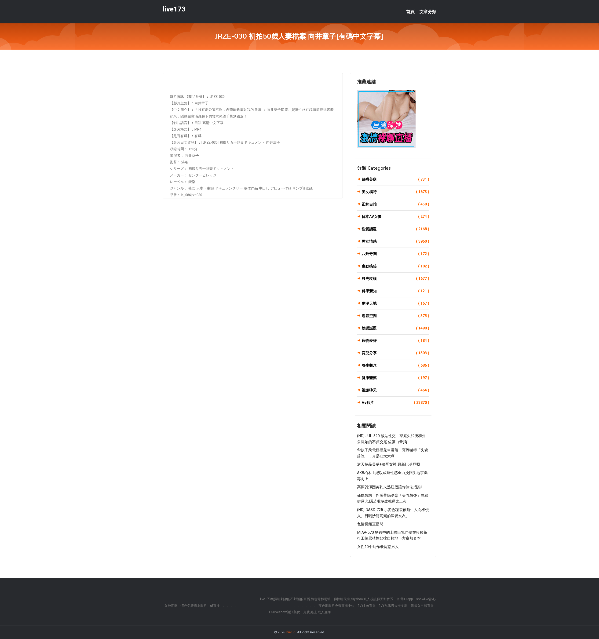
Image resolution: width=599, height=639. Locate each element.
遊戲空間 (395, 316)
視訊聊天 (395, 390)
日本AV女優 (395, 216)
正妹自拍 (395, 204)
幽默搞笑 (395, 266)
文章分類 (428, 11)
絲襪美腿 (395, 179)
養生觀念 (395, 365)
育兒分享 (395, 353)
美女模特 (395, 192)
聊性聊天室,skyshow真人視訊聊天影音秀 (363, 599)
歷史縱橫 (395, 278)
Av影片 (395, 402)
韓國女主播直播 (422, 605)
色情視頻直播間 (370, 524)
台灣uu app (404, 599)
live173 (174, 9)
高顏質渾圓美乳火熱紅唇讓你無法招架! (389, 487)
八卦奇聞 (395, 254)
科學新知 (395, 291)
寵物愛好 (395, 340)
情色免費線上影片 (194, 605)
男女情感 (395, 241)
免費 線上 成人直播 (317, 612)
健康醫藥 (395, 378)
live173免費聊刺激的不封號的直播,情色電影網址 (295, 599)
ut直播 (215, 605)
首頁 (410, 11)
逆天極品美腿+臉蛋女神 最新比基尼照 (388, 464)
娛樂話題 (395, 328)
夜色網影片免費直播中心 (336, 605)
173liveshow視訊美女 (284, 612)
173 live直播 (367, 605)
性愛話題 (395, 229)
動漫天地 (395, 303)
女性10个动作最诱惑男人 (378, 546)
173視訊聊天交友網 (393, 605)
